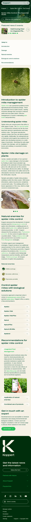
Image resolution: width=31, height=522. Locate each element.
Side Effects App (11, 371)
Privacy (5, 511)
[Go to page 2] (10, 33)
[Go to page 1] (8, 33)
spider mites (5, 161)
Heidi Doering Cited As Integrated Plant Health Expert (17, 30)
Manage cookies (7, 509)
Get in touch (7, 428)
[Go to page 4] (13, 33)
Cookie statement (7, 516)
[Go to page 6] (17, 33)
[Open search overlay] (24, 3)
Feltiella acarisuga (11, 257)
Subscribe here (15, 470)
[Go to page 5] (15, 33)
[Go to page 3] (12, 33)
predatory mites (21, 236)
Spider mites (5, 105)
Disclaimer (5, 514)
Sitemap (5, 518)
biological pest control (18, 224)
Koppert (3, 8)
